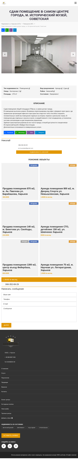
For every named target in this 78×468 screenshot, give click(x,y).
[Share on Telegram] (15, 30)
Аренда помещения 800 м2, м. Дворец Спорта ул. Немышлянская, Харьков (58, 191)
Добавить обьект (6, 418)
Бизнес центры (5, 399)
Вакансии (4, 387)
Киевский (49, 91)
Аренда (58, 88)
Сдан (65, 88)
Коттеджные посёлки (7, 404)
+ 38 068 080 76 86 (10, 357)
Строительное (43, 427)
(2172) (11, 24)
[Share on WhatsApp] (7, 30)
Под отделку (31, 427)
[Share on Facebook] (3, 30)
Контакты (4, 391)
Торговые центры (6, 413)
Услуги (3, 373)
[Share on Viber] (11, 30)
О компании (4, 368)
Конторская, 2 (15, 91)
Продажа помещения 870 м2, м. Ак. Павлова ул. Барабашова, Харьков (19, 191)
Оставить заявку (10, 435)
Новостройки (5, 409)
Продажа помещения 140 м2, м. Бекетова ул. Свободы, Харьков (19, 229)
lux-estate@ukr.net (10, 362)
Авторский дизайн (8, 427)
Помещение (24, 88)
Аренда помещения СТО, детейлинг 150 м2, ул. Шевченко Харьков (55, 229)
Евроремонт (20, 427)
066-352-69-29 (12, 284)
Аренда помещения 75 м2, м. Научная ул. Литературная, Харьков (57, 267)
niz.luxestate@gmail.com (25, 148)
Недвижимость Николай (39, 152)
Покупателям (5, 378)
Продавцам (4, 382)
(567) (28, 24)
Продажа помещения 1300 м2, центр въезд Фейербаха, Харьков (19, 267)
